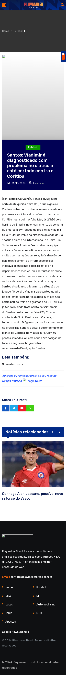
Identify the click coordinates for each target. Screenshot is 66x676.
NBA (8, 596)
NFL (38, 596)
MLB (39, 613)
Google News (10, 631)
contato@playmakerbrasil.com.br (31, 576)
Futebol (18, 31)
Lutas (9, 604)
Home (5, 31)
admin (40, 183)
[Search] (62, 5)
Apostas (10, 621)
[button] (52, 432)
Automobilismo (45, 604)
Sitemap (23, 631)
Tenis (8, 613)
